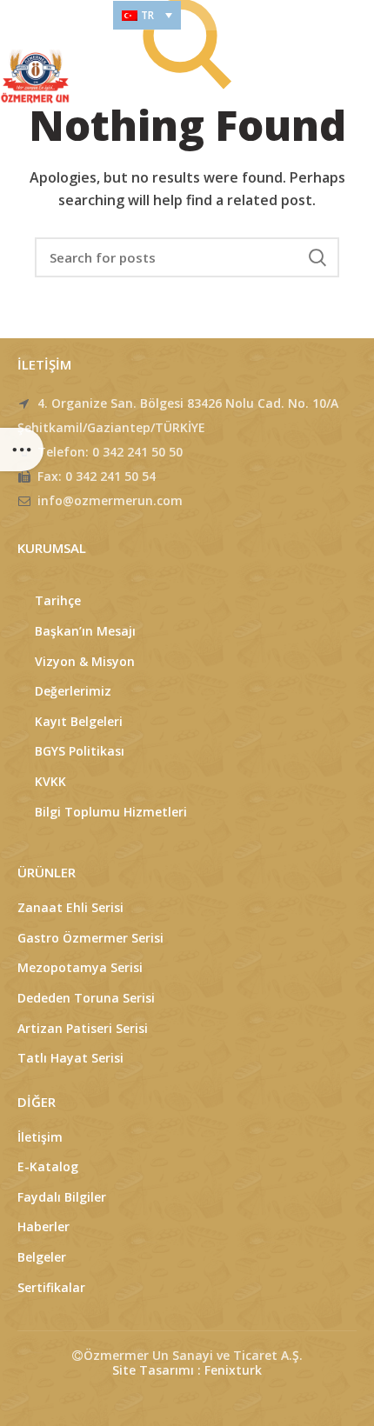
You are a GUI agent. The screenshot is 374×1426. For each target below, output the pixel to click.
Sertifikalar (51, 1287)
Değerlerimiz (73, 691)
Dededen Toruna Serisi (86, 998)
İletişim (40, 1137)
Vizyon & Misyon (85, 661)
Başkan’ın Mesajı (85, 631)
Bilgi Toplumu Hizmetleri (111, 811)
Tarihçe (58, 600)
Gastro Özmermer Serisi (90, 938)
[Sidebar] (21, 449)
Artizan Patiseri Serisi (82, 1028)
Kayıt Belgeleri (79, 721)
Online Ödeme (47, 15)
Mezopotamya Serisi (80, 967)
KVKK (50, 781)
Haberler (43, 1226)
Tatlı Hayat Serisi (70, 1058)
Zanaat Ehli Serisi (70, 907)
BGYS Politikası (79, 751)
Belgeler (41, 1257)
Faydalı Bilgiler (61, 1197)
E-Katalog (47, 1166)
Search (317, 257)
